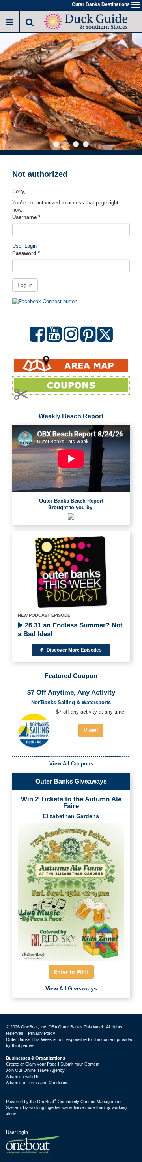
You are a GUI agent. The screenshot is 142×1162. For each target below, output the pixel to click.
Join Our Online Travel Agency (35, 1070)
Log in (25, 285)
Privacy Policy (41, 1033)
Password (26, 253)
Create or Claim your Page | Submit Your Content (52, 1064)
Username (26, 217)
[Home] (87, 20)
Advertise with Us (22, 1076)
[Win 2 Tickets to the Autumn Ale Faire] (71, 889)
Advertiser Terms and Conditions (37, 1082)
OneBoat (46, 1101)
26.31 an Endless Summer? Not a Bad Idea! (70, 630)
